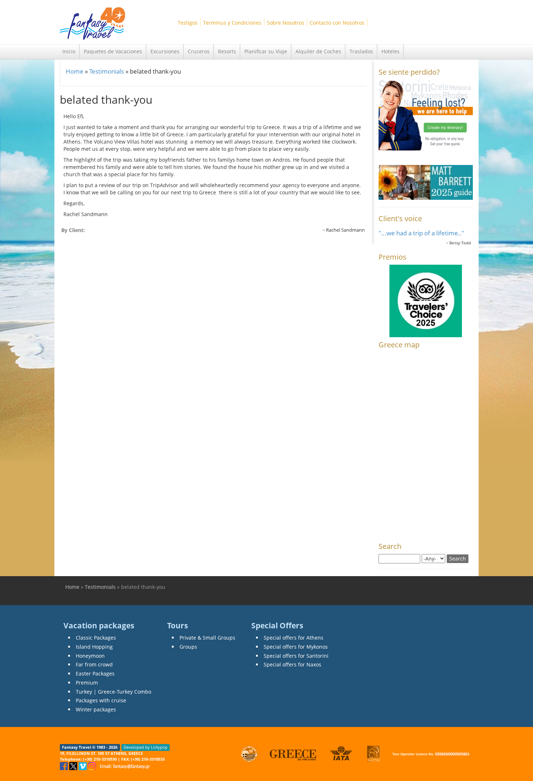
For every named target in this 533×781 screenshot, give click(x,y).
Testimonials (106, 71)
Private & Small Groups (207, 637)
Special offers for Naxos (292, 664)
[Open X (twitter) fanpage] (74, 765)
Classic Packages (96, 637)
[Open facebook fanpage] (64, 765)
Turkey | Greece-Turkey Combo (113, 691)
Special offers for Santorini (296, 655)
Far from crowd (94, 664)
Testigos (188, 22)
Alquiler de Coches (318, 51)
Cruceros (199, 51)
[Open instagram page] (93, 765)
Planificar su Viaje (265, 51)
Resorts (227, 51)
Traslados (361, 51)
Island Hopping (94, 646)
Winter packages (96, 709)
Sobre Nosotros (285, 22)
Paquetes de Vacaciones (113, 51)
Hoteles (390, 51)
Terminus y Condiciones (232, 22)
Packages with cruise (101, 700)
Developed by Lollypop (146, 747)
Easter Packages (95, 673)
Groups (188, 646)
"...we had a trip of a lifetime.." (421, 233)
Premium (87, 682)
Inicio (68, 51)
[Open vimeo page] (83, 765)
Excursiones (164, 51)
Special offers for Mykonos (296, 646)
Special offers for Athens (293, 637)
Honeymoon (90, 655)
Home (74, 71)
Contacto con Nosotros (337, 22)
